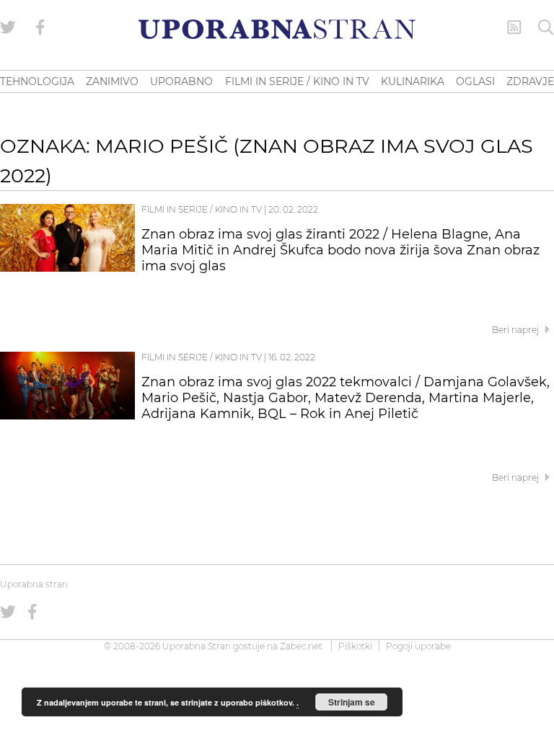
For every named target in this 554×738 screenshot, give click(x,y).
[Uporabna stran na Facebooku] (40, 27)
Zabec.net (301, 646)
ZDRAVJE (530, 81)
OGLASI (475, 81)
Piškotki (355, 646)
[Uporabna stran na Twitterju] (8, 27)
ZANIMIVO (112, 81)
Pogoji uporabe (418, 646)
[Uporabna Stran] (277, 29)
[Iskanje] (546, 27)
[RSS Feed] (514, 27)
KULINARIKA (412, 81)
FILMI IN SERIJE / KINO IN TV (297, 81)
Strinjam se (351, 701)
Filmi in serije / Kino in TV (201, 209)
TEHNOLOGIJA (37, 81)
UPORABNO (181, 81)
